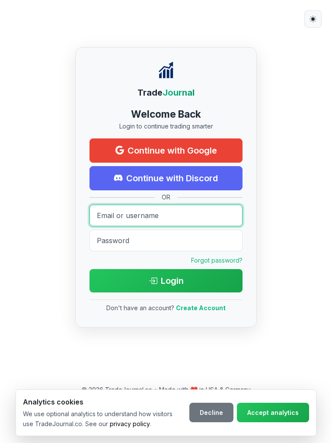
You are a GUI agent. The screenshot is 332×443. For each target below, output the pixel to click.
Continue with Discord (172, 178)
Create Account (201, 307)
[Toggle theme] (313, 19)
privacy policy (130, 423)
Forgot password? (217, 260)
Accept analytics (273, 412)
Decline (211, 412)
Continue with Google (172, 150)
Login (172, 281)
